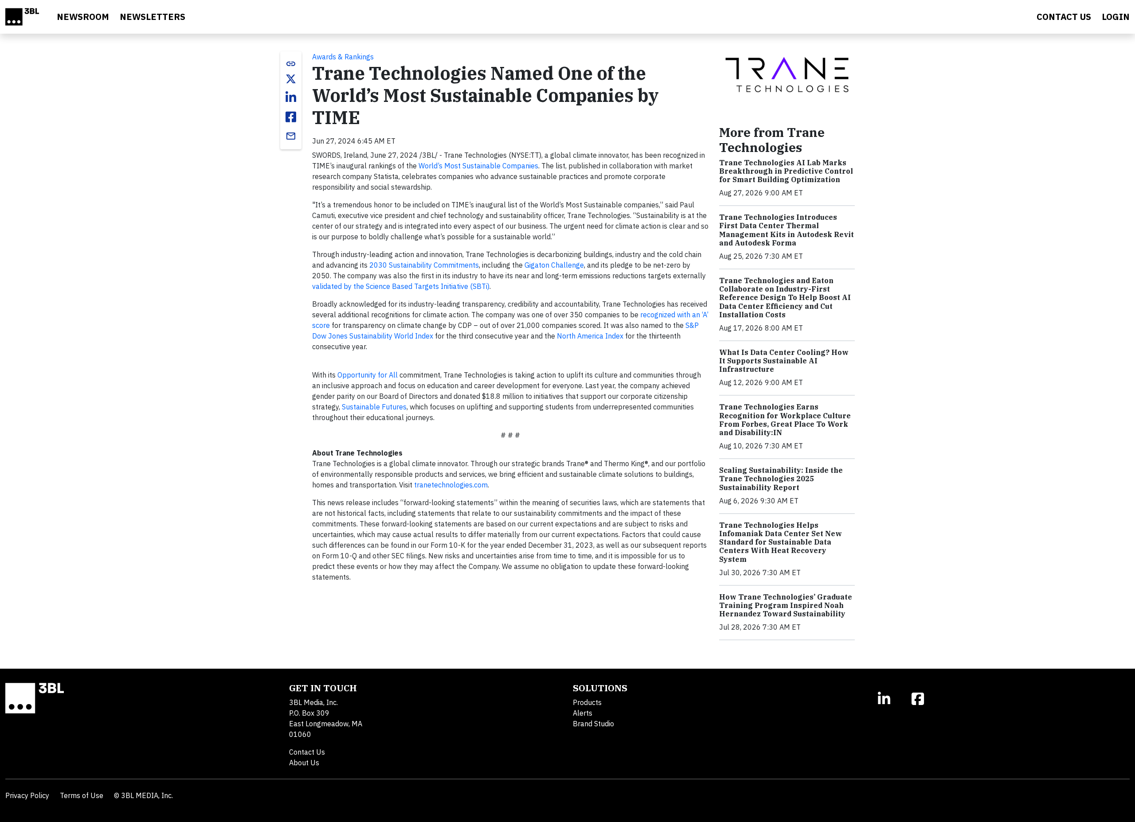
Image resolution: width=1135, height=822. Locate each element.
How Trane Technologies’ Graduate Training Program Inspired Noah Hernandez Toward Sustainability (785, 605)
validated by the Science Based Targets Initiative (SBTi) (400, 286)
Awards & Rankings (343, 56)
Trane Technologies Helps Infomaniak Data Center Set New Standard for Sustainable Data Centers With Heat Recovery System (780, 542)
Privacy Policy (27, 795)
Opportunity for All (367, 374)
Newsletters (152, 17)
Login (1116, 17)
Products (587, 702)
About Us (304, 762)
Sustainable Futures (374, 406)
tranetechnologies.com (451, 484)
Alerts (582, 713)
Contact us (1064, 17)
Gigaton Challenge (554, 265)
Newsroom (83, 17)
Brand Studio (593, 723)
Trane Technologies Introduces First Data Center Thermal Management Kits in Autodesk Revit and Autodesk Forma (786, 230)
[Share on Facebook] (291, 117)
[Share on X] (291, 79)
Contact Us (307, 752)
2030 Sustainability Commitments (424, 265)
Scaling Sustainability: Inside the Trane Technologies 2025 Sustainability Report (781, 478)
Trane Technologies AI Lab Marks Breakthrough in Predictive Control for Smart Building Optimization (786, 171)
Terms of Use (81, 795)
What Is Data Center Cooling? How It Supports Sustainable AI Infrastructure (784, 361)
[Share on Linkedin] (291, 97)
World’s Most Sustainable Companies (478, 165)
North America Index (590, 335)
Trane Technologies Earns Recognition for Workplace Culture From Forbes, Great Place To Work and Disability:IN (785, 419)
